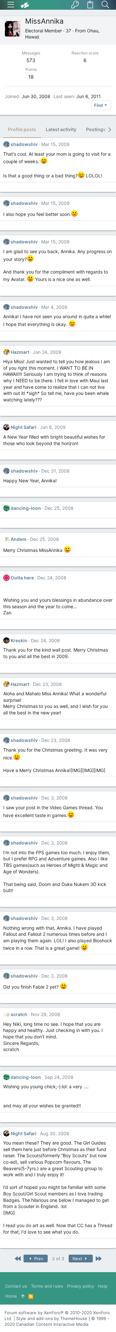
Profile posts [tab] (22, 129)
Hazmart (20, 352)
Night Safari (23, 427)
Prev (38, 1258)
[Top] (22, 1296)
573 (30, 60)
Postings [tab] (96, 129)
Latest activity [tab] (61, 129)
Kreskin (19, 640)
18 (31, 77)
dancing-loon (26, 508)
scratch (19, 1014)
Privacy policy (80, 1286)
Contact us (16, 1286)
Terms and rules (47, 1286)
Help (102, 1286)
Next (77, 1258)
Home (11, 1296)
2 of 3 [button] (58, 1258)
